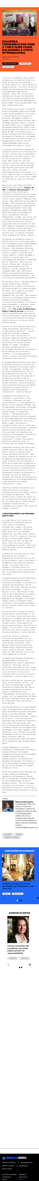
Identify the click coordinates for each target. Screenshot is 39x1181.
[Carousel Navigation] (20, 898)
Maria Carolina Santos (10, 57)
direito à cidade (8, 1165)
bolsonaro (8, 834)
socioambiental (27, 1162)
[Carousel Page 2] (19, 900)
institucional (7, 1169)
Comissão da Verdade (11, 837)
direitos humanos (8, 1162)
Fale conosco (23, 1177)
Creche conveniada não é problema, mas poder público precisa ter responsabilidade (18, 949)
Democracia (8, 67)
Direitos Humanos (10, 63)
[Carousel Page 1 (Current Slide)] (17, 900)
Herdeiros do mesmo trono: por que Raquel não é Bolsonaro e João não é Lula (18, 886)
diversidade (23, 1166)
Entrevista (13, 958)
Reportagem (25, 63)
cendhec (19, 834)
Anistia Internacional (19, 190)
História (4, 1179)
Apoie (21, 1179)
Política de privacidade (9, 1174)
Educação (24, 958)
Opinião (6, 893)
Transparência (6, 1177)
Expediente (22, 1174)
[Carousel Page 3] (21, 900)
